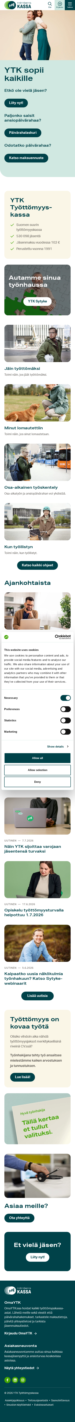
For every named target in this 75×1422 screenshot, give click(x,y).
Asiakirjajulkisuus (14, 1400)
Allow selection (37, 770)
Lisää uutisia (37, 996)
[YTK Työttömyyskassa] (18, 5)
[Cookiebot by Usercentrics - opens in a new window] (55, 637)
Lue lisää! (22, 1077)
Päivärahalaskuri (23, 132)
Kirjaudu (59, 7)
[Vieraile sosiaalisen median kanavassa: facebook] (7, 1380)
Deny (37, 781)
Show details (55, 746)
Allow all (37, 758)
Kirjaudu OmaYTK (18, 1333)
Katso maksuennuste (26, 158)
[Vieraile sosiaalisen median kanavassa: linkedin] (15, 1380)
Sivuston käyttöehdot (18, 1405)
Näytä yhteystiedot (19, 1368)
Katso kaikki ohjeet (37, 565)
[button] (50, 5)
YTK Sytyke (37, 301)
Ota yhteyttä (19, 1218)
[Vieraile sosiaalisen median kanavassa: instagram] (23, 1380)
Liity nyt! (16, 103)
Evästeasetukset (44, 1405)
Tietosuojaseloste (38, 1400)
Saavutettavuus (60, 1400)
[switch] (65, 709)
